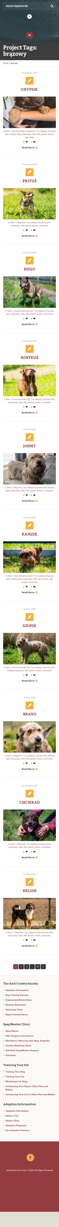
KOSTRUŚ (29, 357)
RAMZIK (29, 534)
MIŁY (34, 134)
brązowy (51, 131)
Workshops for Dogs (17, 1081)
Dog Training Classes (17, 995)
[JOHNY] (29, 469)
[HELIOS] (29, 913)
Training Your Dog (15, 1071)
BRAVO (29, 714)
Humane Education (16, 1005)
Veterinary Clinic (14, 1009)
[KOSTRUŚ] (29, 380)
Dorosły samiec (19, 399)
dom (7, 134)
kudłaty (13, 134)
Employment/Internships (19, 1000)
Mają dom (21, 222)
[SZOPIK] (29, 648)
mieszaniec (26, 134)
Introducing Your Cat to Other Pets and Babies (30, 1094)
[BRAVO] (29, 737)
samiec (51, 134)
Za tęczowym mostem (24, 311)
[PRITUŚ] (29, 204)
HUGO (29, 269)
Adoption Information (17, 990)
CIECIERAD (29, 802)
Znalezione (30, 131)
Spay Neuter (12, 1031)
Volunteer (11, 1055)
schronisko (29, 137)
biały (38, 932)
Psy (13, 131)
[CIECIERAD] (29, 825)
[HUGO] (29, 292)
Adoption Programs (16, 1125)
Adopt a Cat (12, 1115)
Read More (28, 147)
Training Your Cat (15, 1076)
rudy (51, 579)
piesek (44, 134)
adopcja (43, 131)
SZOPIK (29, 626)
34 (38, 966)
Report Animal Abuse (17, 1014)
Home (5, 63)
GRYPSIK (29, 89)
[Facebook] (29, 16)
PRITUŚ (29, 181)
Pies (39, 134)
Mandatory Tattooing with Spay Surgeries (28, 1040)
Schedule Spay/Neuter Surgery (22, 1050)
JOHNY (29, 446)
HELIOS (30, 891)
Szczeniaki (20, 131)
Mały (19, 134)
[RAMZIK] (29, 557)
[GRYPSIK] (29, 112)
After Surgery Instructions (19, 1036)
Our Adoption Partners (18, 1130)
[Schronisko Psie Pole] (29, 25)
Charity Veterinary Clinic (18, 1045)
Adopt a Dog (12, 1120)
